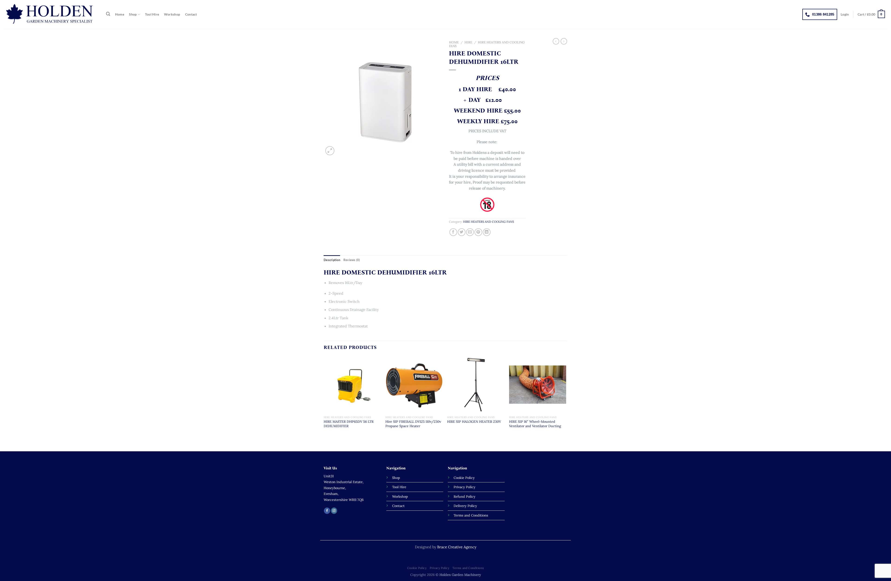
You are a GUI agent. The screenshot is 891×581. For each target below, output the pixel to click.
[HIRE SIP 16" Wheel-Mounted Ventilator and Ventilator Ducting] (537, 384)
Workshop (172, 14)
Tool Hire (152, 14)
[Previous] (323, 403)
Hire (468, 42)
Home (119, 14)
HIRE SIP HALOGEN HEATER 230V (474, 422)
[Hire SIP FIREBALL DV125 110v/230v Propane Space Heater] (414, 384)
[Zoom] (329, 150)
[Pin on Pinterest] (478, 232)
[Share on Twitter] (461, 232)
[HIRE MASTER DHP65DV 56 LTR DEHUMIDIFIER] (352, 384)
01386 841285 (823, 14)
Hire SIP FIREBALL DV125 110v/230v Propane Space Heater (413, 424)
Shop (133, 14)
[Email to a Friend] (470, 232)
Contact (191, 14)
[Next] (565, 403)
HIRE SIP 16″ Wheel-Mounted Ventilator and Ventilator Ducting (535, 424)
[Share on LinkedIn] (487, 232)
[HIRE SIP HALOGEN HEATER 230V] (475, 384)
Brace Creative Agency (456, 547)
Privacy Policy (439, 568)
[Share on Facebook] (453, 232)
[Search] (108, 14)
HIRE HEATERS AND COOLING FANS (487, 44)
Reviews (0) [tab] (351, 260)
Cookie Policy (417, 568)
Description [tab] (332, 260)
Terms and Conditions (468, 568)
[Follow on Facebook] (327, 510)
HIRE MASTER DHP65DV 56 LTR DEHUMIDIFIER (349, 424)
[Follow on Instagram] (334, 510)
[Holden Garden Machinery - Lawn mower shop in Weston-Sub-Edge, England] (50, 14)
